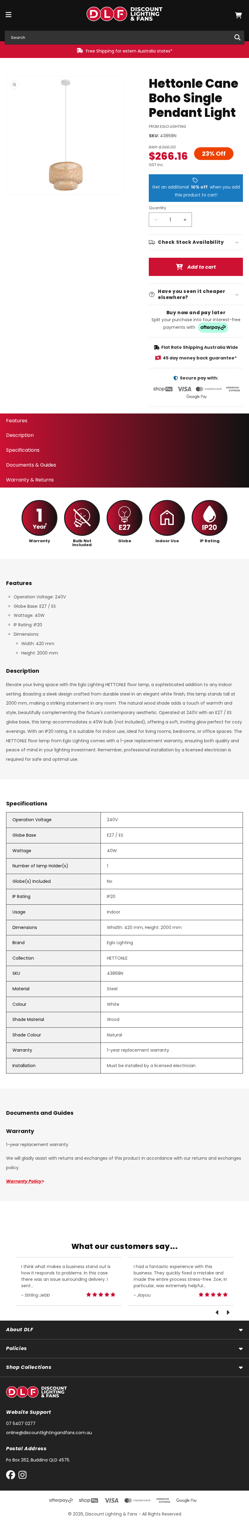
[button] (238, 15)
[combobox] (124, 37)
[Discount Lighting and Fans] (124, 15)
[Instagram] (22, 1476)
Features (16, 420)
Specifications (22, 450)
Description (20, 435)
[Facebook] (12, 1476)
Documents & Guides (31, 464)
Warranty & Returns (30, 479)
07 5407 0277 (21, 1423)
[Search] (237, 37)
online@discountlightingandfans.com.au (49, 1433)
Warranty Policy (24, 1181)
